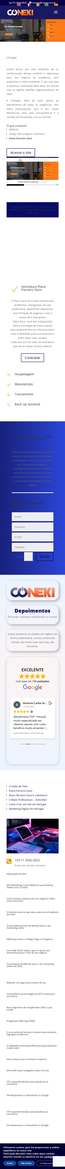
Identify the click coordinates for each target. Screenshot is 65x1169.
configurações (52, 1156)
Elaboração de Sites (17, 873)
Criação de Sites (18, 786)
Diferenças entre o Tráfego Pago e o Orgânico (30, 939)
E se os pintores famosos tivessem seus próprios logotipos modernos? (31, 1033)
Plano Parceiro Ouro (20, 790)
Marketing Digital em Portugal (26, 808)
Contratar (32, 357)
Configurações (47, 1163)
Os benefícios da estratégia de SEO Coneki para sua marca (31, 995)
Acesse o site (20, 152)
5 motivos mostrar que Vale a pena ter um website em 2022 (32, 913)
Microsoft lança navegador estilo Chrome (28, 1070)
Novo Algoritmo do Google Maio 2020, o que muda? (29, 1008)
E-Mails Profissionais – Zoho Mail (28, 799)
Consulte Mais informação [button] (29, 733)
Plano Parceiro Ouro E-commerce (28, 795)
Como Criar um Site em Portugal (27, 804)
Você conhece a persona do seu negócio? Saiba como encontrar (31, 899)
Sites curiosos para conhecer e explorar (27, 1059)
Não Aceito (26, 1163)
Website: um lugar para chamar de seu (26, 982)
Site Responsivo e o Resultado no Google (28, 1095)
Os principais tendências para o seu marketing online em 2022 (30, 965)
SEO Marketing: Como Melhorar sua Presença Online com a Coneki (30, 886)
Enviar (45, 556)
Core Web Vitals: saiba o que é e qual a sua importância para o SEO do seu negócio (28, 951)
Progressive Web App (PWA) (21, 1020)
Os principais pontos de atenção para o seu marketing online (29, 926)
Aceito (10, 1163)
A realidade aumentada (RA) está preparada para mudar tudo (32, 1046)
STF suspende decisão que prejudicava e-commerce (28, 1083)
